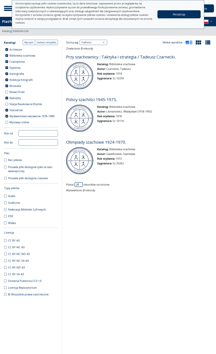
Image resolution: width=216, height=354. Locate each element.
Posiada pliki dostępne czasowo (28, 178)
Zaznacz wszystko (46, 42)
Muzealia (15, 86)
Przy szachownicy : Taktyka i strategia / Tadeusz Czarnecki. (121, 57)
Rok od (8, 133)
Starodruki (16, 110)
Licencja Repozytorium (22, 287)
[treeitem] (31, 49)
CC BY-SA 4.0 (16, 274)
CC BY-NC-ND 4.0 (19, 254)
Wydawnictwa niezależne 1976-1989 (32, 116)
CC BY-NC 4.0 (16, 247)
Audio (11, 196)
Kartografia (16, 74)
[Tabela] (208, 42)
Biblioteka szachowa (22, 55)
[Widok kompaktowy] (198, 42)
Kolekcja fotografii (21, 80)
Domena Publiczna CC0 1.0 (25, 281)
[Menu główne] (8, 8)
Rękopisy (15, 98)
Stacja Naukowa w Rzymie (25, 104)
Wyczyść (29, 42)
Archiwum (15, 49)
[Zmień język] (207, 21)
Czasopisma (17, 61)
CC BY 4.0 (14, 240)
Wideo (12, 223)
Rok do (8, 142)
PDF (10, 216)
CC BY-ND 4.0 (16, 267)
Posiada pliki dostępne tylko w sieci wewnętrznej (30, 169)
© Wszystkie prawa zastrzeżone (28, 294)
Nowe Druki (17, 92)
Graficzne (14, 203)
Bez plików (15, 160)
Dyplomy (15, 68)
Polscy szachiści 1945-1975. (91, 99)
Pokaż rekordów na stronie (87, 184)
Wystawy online (19, 122)
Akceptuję (179, 14)
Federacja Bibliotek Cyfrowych (27, 209)
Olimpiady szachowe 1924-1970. (96, 142)
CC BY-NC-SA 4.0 (18, 261)
